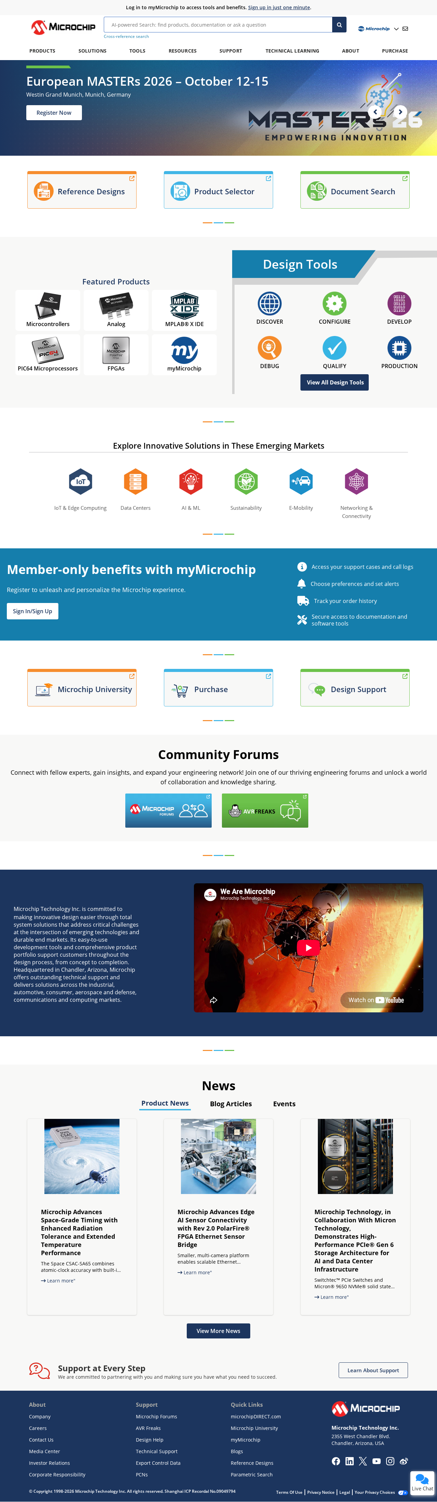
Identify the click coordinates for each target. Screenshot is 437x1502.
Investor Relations (49, 1463)
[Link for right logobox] (310, 797)
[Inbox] (405, 28)
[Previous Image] (375, 112)
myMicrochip (245, 1439)
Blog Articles (231, 1103)
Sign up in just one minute (279, 7)
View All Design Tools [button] (335, 382)
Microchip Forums (156, 1416)
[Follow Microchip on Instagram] (390, 1463)
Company (40, 1416)
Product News (165, 1103)
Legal (344, 1492)
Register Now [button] (54, 112)
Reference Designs (252, 1463)
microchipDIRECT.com (256, 1416)
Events (284, 1103)
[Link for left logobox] (213, 797)
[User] (378, 29)
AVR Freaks (148, 1428)
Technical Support (157, 1451)
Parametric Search (252, 1474)
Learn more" (60, 1280)
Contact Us (41, 1439)
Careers (38, 1428)
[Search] (339, 24)
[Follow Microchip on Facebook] (336, 1463)
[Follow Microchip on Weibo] (403, 1462)
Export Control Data (158, 1463)
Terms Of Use (289, 1492)
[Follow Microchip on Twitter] (363, 1463)
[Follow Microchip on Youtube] (376, 1462)
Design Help (150, 1439)
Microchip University (254, 1428)
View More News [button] (218, 1331)
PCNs (142, 1474)
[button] (32, 611)
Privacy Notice (321, 1492)
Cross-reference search (126, 36)
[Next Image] (400, 112)
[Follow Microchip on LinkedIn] (349, 1463)
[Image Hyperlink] (63, 34)
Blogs (237, 1451)
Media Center (44, 1451)
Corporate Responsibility (57, 1474)
